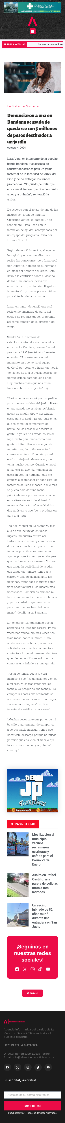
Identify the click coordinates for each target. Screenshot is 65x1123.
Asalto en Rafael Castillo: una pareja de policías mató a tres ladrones (45, 883)
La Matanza (16, 106)
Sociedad (33, 106)
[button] (33, 31)
